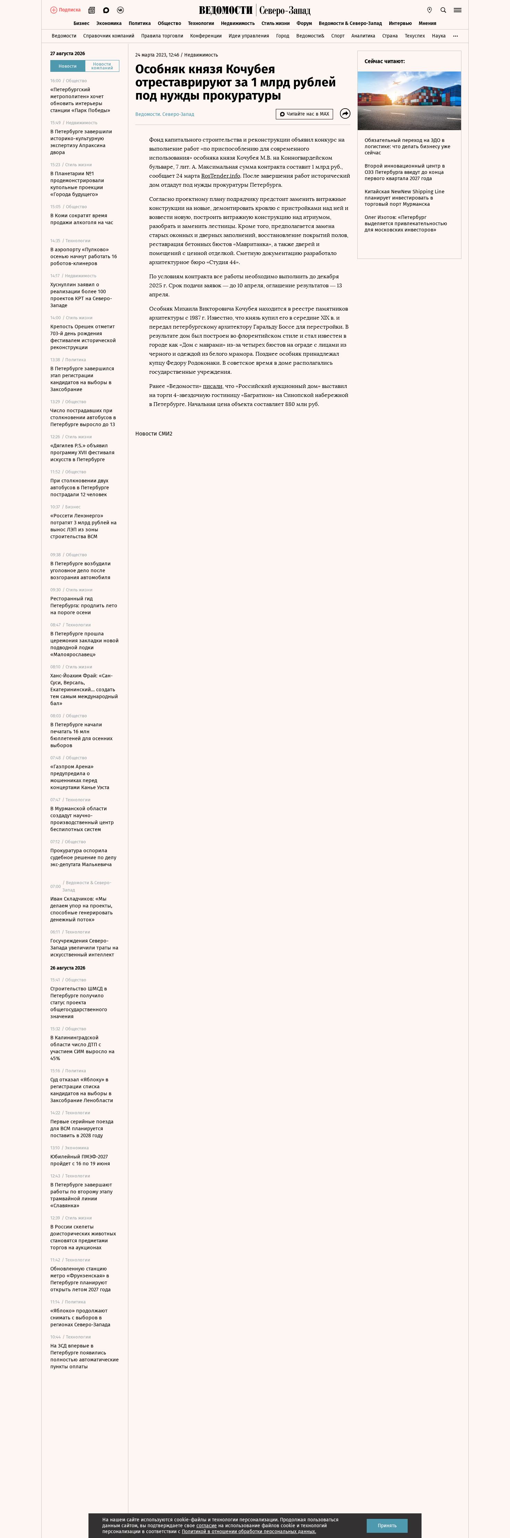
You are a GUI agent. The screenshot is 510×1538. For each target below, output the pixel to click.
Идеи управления (249, 36)
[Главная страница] (226, 10)
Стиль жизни (276, 23)
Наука (439, 36)
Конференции (206, 36)
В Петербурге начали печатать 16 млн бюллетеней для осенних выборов (81, 735)
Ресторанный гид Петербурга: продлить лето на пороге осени (83, 605)
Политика (140, 23)
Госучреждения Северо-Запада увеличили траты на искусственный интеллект (84, 948)
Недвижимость (238, 23)
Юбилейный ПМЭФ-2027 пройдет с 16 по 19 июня (80, 1160)
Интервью (400, 23)
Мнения (427, 23)
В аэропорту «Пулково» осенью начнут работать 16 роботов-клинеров (83, 256)
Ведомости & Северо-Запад (350, 23)
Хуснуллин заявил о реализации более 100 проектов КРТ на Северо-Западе (81, 295)
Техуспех (415, 36)
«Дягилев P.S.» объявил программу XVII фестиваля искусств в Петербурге (82, 452)
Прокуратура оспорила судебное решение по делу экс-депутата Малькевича (83, 857)
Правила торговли (162, 36)
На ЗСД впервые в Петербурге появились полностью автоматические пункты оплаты (84, 1356)
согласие (206, 1526)
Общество (169, 23)
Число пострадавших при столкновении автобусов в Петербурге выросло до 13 (83, 417)
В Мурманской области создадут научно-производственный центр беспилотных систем (82, 819)
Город (282, 36)
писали (212, 386)
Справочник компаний (108, 36)
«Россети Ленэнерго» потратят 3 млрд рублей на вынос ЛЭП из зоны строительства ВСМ (83, 526)
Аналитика (363, 36)
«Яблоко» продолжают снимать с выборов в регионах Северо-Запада (80, 1318)
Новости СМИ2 (153, 433)
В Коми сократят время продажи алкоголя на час (81, 219)
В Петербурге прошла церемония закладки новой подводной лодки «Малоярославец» (84, 644)
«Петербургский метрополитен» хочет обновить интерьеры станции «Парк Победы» (80, 99)
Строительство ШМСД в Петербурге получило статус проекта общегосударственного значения (78, 1003)
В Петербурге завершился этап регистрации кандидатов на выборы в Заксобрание (82, 378)
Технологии (201, 23)
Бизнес (82, 23)
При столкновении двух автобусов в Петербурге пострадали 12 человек (79, 488)
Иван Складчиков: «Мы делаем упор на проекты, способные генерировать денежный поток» (81, 909)
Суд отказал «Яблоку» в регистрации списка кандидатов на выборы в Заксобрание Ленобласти (81, 1090)
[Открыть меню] (457, 10)
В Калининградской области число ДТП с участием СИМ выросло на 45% (82, 1048)
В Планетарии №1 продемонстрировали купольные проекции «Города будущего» (77, 183)
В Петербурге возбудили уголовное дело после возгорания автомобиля (80, 570)
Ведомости (64, 36)
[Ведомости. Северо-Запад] (283, 10)
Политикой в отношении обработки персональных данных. (249, 1532)
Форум (304, 23)
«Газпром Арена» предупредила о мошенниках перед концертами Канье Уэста (79, 777)
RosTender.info (220, 175)
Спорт (338, 36)
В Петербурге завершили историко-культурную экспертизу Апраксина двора (81, 141)
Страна (390, 36)
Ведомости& (310, 36)
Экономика (109, 23)
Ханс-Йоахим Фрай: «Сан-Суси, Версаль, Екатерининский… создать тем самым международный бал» (84, 690)
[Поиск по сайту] (443, 10)
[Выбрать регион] (429, 10)
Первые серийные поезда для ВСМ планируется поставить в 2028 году (81, 1128)
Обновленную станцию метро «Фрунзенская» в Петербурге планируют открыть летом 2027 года (80, 1279)
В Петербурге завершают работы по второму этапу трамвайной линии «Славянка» (81, 1195)
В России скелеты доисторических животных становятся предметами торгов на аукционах (83, 1237)
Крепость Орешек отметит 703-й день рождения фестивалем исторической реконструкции (83, 336)
